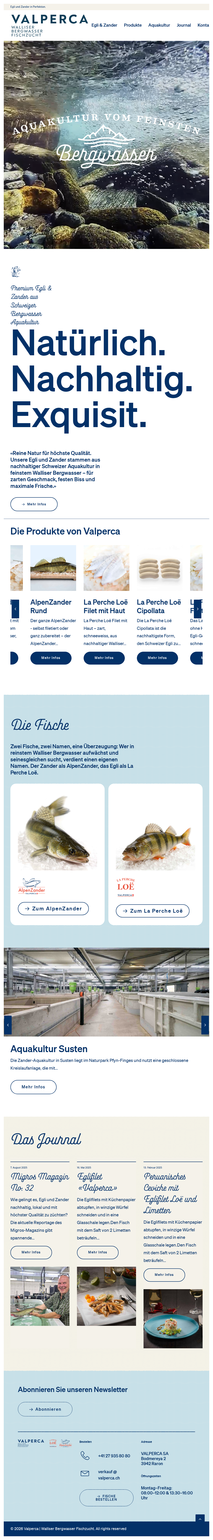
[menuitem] (106, 25)
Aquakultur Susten (49, 1049)
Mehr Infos (51, 658)
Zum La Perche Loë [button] (156, 911)
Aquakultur (159, 25)
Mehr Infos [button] (36, 504)
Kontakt (205, 25)
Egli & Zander (104, 25)
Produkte (133, 25)
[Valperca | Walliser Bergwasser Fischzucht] (49, 25)
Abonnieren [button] (48, 1409)
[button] (53, 568)
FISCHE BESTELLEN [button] (106, 1498)
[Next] (198, 618)
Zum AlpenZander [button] (57, 909)
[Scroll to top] (200, 1519)
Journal (184, 25)
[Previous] (15, 618)
